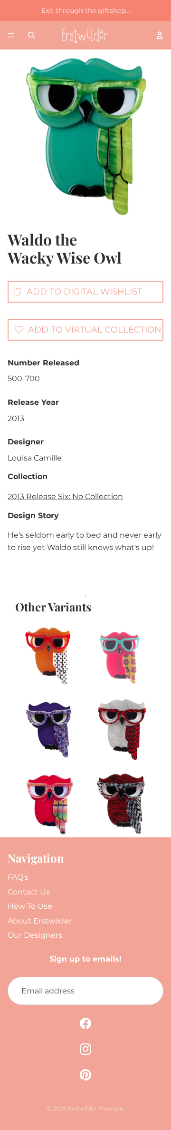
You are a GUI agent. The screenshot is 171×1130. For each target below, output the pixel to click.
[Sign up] (149, 991)
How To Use (30, 906)
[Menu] (11, 35)
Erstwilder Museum (96, 1108)
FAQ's (18, 877)
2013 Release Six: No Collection (65, 496)
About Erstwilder (40, 920)
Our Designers (35, 935)
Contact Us (29, 891)
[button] (87, 329)
